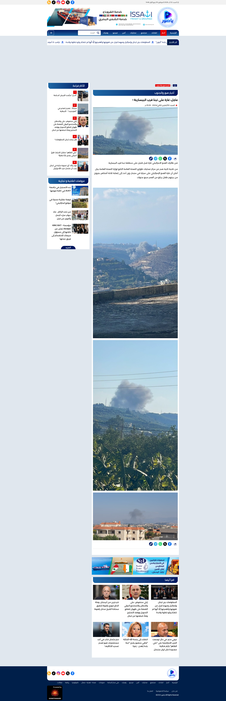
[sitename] (172, 673)
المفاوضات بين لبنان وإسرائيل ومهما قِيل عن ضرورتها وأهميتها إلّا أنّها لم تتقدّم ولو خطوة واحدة (137, 42)
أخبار (163, 33)
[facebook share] (170, 158)
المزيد (68, 247)
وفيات (105, 33)
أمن (123, 33)
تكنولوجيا (75, 682)
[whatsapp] (151, 158)
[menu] (51, 32)
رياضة (67, 682)
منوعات (102, 682)
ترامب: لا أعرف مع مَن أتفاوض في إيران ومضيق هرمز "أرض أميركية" (60, 42)
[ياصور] (167, 13)
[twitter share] (165, 158)
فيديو (115, 33)
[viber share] (155, 158)
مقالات (59, 682)
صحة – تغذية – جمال (88, 682)
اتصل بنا (150, 691)
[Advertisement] (113, 64)
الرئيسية (173, 33)
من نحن (175, 691)
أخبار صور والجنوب (162, 85)
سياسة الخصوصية (162, 691)
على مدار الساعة (113, 682)
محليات (133, 33)
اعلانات (154, 33)
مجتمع (144, 33)
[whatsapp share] (160, 158)
